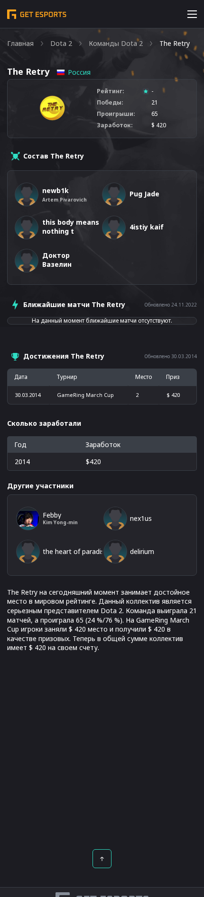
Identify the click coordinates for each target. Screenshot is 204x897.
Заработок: (115, 125)
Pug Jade (144, 193)
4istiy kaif (147, 226)
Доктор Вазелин (57, 260)
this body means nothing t (70, 227)
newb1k (55, 190)
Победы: (110, 102)
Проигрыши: (116, 114)
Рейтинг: (110, 91)
